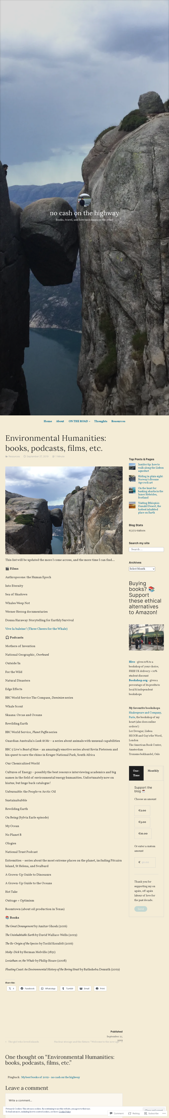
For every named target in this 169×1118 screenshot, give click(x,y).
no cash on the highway (84, 213)
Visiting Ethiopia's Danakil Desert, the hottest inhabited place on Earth (149, 508)
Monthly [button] (153, 771)
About (60, 421)
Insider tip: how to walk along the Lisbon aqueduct (151, 468)
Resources (118, 421)
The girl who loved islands (22, 1042)
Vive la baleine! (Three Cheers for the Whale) (36, 629)
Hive (132, 662)
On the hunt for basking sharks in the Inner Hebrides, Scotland (150, 493)
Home (48, 421)
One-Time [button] (136, 773)
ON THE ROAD (78, 421)
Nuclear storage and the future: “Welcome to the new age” (87, 1042)
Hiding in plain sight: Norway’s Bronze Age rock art (150, 480)
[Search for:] (146, 549)
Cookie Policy (65, 1112)
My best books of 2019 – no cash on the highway (50, 1077)
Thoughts (100, 421)
